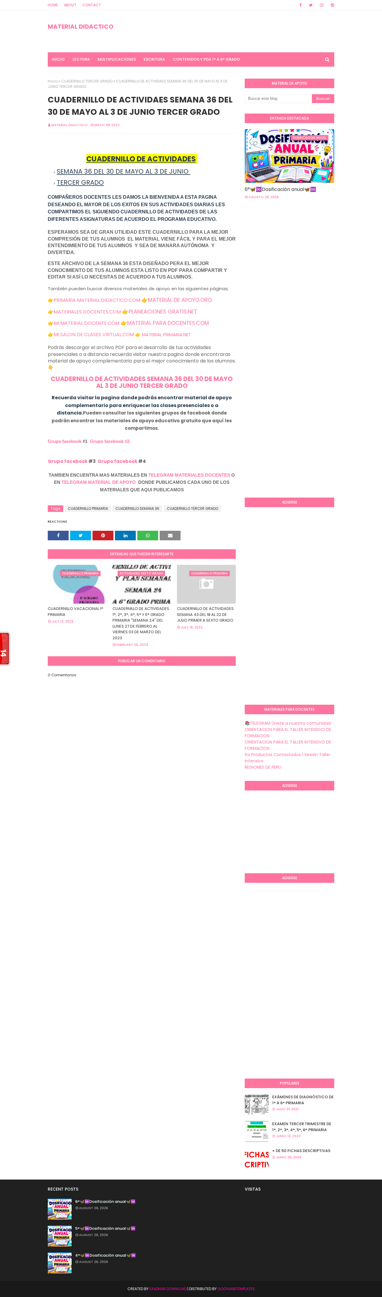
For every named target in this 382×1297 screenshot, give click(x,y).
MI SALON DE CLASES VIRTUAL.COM (94, 334)
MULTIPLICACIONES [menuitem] (117, 59)
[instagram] (322, 5)
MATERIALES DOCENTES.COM (87, 311)
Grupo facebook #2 (110, 441)
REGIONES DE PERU (263, 767)
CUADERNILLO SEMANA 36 (137, 508)
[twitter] (311, 5)
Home (53, 4)
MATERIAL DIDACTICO (80, 26)
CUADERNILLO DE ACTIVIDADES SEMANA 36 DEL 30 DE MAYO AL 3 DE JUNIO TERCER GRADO (142, 382)
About (70, 4)
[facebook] (300, 5)
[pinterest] (331, 5)
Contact (91, 4)
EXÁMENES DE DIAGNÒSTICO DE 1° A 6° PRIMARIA (303, 1100)
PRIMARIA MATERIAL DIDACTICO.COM (97, 300)
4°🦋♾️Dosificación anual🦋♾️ (105, 1255)
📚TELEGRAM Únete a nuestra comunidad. (288, 723)
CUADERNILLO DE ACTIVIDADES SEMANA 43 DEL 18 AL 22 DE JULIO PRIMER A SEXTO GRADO (205, 614)
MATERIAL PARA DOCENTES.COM (168, 323)
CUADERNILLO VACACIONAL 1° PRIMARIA (75, 611)
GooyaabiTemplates (236, 1288)
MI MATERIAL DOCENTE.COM (86, 323)
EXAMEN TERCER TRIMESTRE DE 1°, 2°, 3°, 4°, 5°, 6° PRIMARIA (301, 1127)
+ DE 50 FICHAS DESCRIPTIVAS (301, 1151)
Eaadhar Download (168, 1288)
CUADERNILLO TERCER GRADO (87, 81)
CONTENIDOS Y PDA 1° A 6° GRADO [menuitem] (206, 59)
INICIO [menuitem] (58, 59)
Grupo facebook (64, 441)
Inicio (53, 81)
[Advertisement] (313, 252)
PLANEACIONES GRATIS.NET (163, 311)
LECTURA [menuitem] (81, 59)
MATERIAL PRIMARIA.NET (166, 334)
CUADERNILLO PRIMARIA (88, 508)
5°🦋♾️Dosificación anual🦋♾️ (105, 1228)
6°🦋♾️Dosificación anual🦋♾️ (280, 189)
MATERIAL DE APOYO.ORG (180, 300)
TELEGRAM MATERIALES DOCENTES (189, 475)
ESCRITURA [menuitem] (154, 59)
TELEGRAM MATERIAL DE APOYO (98, 482)
